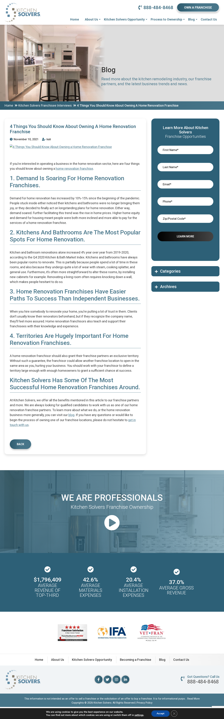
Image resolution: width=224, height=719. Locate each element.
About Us (91, 19)
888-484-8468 (158, 7)
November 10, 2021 (25, 139)
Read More (193, 698)
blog (71, 415)
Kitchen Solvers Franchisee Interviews (45, 105)
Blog (191, 19)
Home (74, 19)
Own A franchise (198, 7)
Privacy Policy (144, 702)
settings (139, 715)
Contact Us (209, 19)
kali (48, 139)
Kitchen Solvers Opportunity (124, 19)
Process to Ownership (166, 19)
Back (20, 444)
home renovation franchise (74, 168)
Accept (160, 713)
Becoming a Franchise (135, 659)
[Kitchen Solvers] (22, 8)
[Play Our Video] (112, 523)
